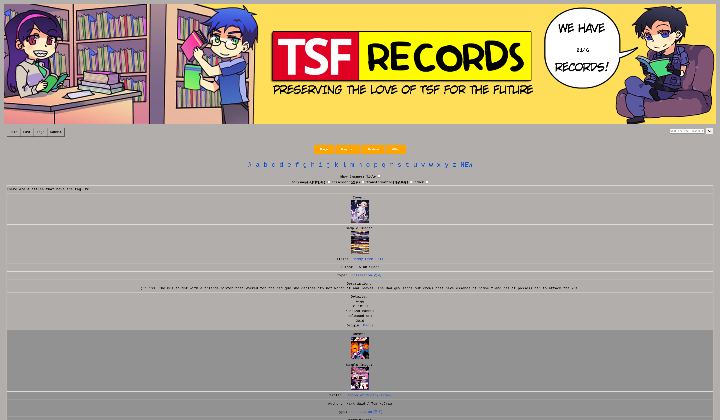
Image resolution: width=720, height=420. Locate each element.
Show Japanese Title (358, 176)
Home (13, 132)
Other (396, 149)
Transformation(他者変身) (387, 182)
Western (373, 149)
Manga (324, 149)
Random (56, 132)
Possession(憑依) (346, 182)
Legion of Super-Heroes (368, 395)
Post (27, 132)
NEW (466, 165)
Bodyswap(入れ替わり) (309, 182)
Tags (40, 132)
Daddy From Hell (368, 259)
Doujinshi (348, 149)
